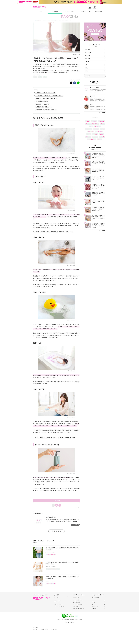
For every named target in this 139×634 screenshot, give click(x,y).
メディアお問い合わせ (78, 600)
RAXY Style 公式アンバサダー (92, 123)
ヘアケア (87, 61)
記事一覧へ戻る (56, 531)
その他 (86, 71)
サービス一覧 (36, 629)
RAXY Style (55, 11)
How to (35, 76)
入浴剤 (45, 76)
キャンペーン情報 (69, 11)
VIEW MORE (102, 112)
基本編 (40, 76)
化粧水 (101, 134)
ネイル (86, 64)
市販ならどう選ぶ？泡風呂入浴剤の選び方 (46, 98)
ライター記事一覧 (75, 524)
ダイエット (53, 554)
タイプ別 (99, 139)
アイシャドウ (88, 129)
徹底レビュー (97, 126)
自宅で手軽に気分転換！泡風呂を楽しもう (46, 110)
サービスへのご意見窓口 (78, 604)
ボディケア (39, 75)
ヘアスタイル (90, 131)
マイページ (56, 602)
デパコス (95, 136)
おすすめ (94, 121)
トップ (40, 11)
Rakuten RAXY (39, 7)
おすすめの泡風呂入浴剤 (41, 101)
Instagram (94, 602)
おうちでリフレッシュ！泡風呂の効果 (45, 92)
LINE (93, 604)
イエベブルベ (99, 131)
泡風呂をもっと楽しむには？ (43, 104)
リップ (102, 129)
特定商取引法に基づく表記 (78, 608)
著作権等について (73, 619)
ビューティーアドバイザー (59, 606)
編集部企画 (101, 121)
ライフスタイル (91, 139)
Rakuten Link (95, 606)
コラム (86, 68)
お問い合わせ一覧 (44, 629)
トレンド (96, 129)
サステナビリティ (53, 629)
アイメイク (87, 55)
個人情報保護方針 (65, 619)
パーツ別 (95, 134)
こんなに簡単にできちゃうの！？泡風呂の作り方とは (49, 95)
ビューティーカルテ (58, 604)
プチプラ (88, 134)
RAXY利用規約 (76, 606)
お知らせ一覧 (76, 597)
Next (77, 508)
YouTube (94, 608)
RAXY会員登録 (95, 597)
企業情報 (58, 619)
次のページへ (56, 500)
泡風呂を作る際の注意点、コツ (43, 107)
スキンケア (87, 49)
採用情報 (80, 619)
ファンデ (102, 136)
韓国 (52, 569)
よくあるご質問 (98, 11)
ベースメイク (88, 52)
